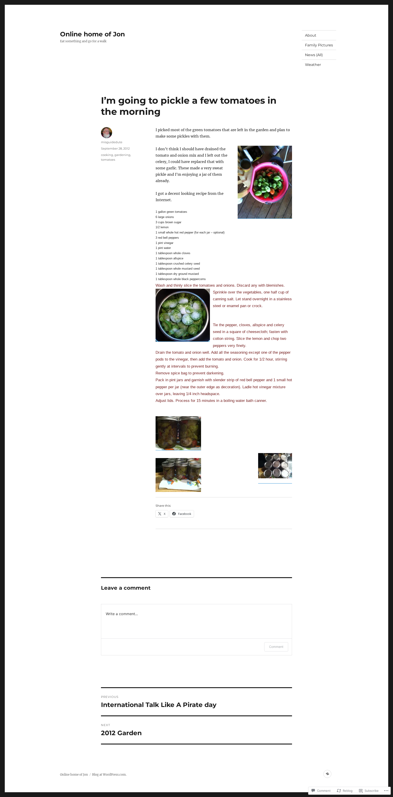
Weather (313, 65)
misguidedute (111, 142)
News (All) (314, 55)
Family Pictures (319, 45)
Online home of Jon (92, 34)
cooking (107, 155)
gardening (122, 155)
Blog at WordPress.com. (109, 775)
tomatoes (108, 159)
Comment (276, 647)
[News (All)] (327, 774)
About (310, 35)
